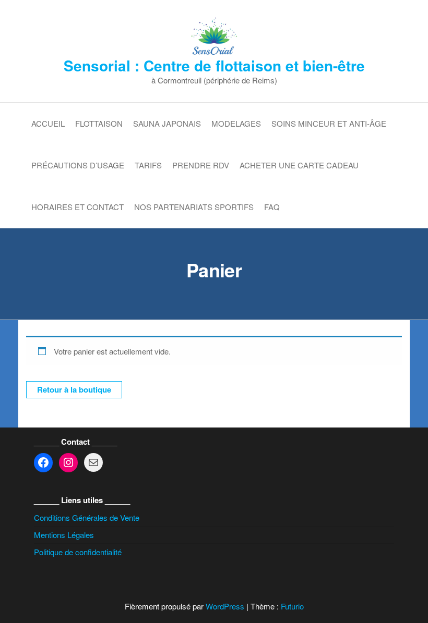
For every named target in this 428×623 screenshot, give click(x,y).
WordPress (225, 606)
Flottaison (99, 123)
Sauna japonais (167, 123)
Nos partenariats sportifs (194, 206)
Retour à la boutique (74, 389)
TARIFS (148, 165)
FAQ (272, 206)
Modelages (236, 123)
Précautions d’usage (77, 165)
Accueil (48, 123)
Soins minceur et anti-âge (328, 123)
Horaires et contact (77, 206)
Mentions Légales (64, 534)
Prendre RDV (200, 165)
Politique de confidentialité (78, 551)
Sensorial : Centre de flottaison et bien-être (214, 65)
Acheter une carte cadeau (299, 165)
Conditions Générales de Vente (86, 517)
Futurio (292, 606)
